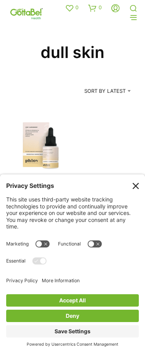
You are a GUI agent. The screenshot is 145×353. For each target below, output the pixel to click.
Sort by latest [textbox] (105, 91)
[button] (71, 8)
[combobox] (97, 90)
